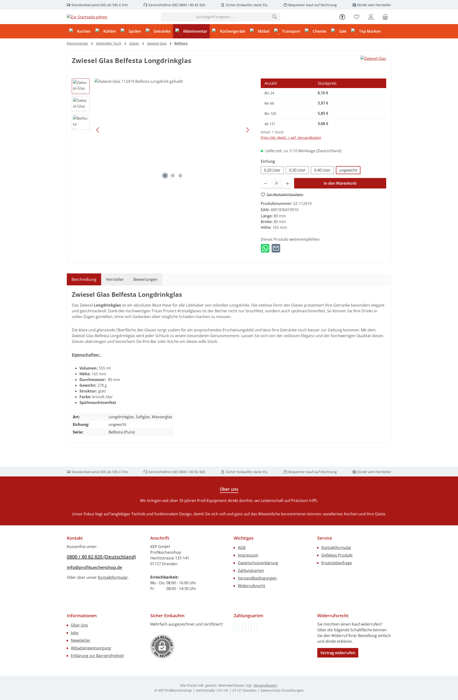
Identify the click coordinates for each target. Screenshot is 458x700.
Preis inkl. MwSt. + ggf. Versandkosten (291, 137)
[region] (161, 129)
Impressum (248, 555)
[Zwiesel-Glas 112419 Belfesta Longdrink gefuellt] (172, 129)
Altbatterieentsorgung (91, 648)
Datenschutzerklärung (258, 562)
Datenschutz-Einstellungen (282, 690)
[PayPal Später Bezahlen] (245, 626)
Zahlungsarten (251, 570)
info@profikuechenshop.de (94, 567)
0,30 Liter (297, 170)
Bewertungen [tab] (145, 279)
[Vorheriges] (98, 130)
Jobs (74, 632)
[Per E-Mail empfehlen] (276, 248)
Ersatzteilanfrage (336, 562)
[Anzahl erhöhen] (287, 183)
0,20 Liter (272, 170)
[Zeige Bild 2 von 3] (173, 176)
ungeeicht (348, 170)
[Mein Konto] (371, 17)
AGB (241, 547)
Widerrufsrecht (251, 585)
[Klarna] (239, 626)
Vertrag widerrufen (337, 652)
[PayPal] (242, 626)
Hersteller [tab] (115, 279)
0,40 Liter (322, 170)
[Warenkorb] (385, 17)
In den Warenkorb (340, 183)
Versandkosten (265, 685)
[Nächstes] (247, 130)
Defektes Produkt (337, 555)
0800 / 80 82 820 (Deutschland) (101, 557)
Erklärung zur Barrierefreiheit (97, 655)
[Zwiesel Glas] (373, 58)
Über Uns (79, 625)
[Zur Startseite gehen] (87, 17)
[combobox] (215, 17)
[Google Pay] (248, 626)
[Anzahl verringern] (266, 183)
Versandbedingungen (257, 578)
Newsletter (80, 640)
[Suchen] (274, 17)
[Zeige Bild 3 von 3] (180, 176)
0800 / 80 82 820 (191, 5)
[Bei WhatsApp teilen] (265, 248)
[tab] (84, 279)
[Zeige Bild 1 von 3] (165, 176)
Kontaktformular (113, 577)
